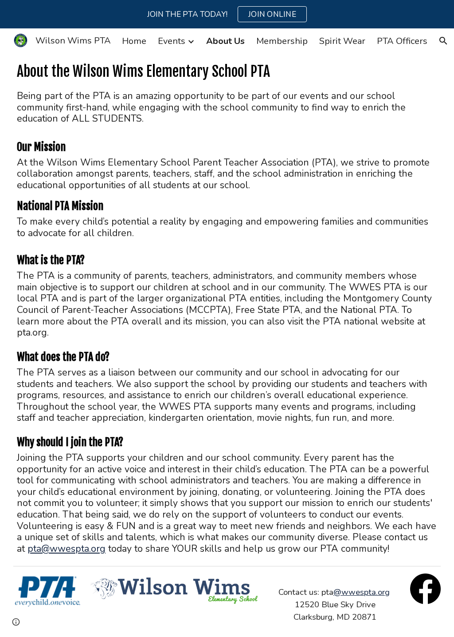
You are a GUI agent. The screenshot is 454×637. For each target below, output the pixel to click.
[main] (227, 71)
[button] (443, 40)
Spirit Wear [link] (342, 41)
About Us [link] (225, 41)
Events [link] (171, 41)
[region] (227, 14)
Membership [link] (282, 41)
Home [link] (134, 41)
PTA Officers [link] (402, 41)
